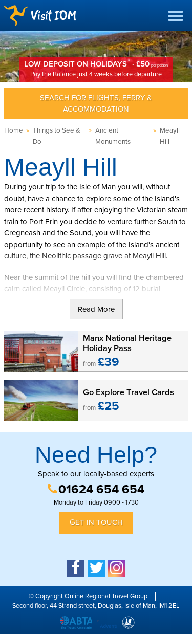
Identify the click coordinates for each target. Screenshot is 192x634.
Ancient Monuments (113, 136)
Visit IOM (40, 15)
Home (13, 130)
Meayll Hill (170, 136)
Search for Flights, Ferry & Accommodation (96, 103)
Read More (96, 309)
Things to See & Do (56, 136)
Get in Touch (96, 522)
